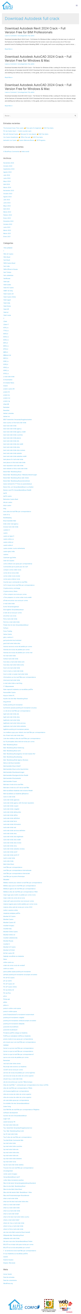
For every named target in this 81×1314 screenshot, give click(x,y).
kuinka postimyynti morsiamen (13, 705)
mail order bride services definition (14, 830)
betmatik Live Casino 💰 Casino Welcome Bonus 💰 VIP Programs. (24, 140)
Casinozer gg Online (9, 557)
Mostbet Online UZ (9, 935)
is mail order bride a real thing (12, 683)
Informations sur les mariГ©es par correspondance (19, 677)
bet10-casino (7, 496)
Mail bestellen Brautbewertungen (13, 772)
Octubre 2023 (7, 193)
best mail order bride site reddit (13, 444)
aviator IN (6, 392)
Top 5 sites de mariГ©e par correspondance (17, 1137)
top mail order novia (9, 1161)
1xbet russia (7, 315)
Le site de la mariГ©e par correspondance (16, 711)
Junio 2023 (6, 203)
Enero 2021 (6, 236)
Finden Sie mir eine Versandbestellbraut (15, 625)
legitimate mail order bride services (14, 723)
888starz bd (7, 355)
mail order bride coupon (10, 806)
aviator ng (6, 401)
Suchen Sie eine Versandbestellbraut (15, 1115)
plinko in (5, 1005)
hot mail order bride (9, 655)
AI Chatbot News (8, 383)
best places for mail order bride (13, 459)
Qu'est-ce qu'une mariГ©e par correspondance (18, 1048)
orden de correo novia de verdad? (14, 965)
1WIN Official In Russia (10, 269)
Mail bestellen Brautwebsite (12, 778)
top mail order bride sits (10, 1155)
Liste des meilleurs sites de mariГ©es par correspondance (21, 738)
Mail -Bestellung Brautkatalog (12, 757)
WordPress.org (8, 1283)
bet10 (5, 493)
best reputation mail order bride (13, 465)
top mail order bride (9, 1143)
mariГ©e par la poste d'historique (14, 876)
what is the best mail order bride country (16, 1217)
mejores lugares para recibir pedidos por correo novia (20, 904)
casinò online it (8, 545)
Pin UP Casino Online (10, 987)
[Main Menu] (76, 5)
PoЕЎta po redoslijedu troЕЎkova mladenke (17, 1036)
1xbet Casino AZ (8, 294)
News (5, 959)
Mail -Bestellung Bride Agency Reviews (15, 760)
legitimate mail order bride (11, 720)
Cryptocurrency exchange (11, 588)
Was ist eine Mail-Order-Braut (12, 1189)
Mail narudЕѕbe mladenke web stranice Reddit (18, 790)
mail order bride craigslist (11, 809)
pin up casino (7, 981)
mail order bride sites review (12, 843)
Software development (10, 1112)
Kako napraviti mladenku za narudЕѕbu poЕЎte (18, 689)
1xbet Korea (7, 306)
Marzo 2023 (7, 212)
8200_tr (5, 333)
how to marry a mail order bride (13, 671)
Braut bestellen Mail (9, 521)
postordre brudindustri (10, 1030)
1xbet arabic (7, 284)
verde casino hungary (10, 1174)
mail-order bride (8, 861)
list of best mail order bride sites (13, 735)
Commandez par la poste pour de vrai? (15, 566)
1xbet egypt (7, 300)
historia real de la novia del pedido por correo (17, 646)
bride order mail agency (10, 524)
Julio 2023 (6, 199)
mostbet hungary (8, 925)
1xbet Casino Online (9, 297)
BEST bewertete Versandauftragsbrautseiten (17, 419)
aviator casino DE (9, 389)
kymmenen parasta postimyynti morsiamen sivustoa (20, 708)
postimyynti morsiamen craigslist (13, 1017)
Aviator (5, 386)
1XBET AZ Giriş (8, 291)
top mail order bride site (10, 1149)
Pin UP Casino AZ (9, 984)
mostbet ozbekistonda (10, 938)
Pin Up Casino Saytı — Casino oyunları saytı (17, 131)
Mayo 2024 (7, 181)
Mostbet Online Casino (10, 931)
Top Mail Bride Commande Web (13, 1140)
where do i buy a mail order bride (13, 1223)
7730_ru (6, 330)
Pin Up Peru (7, 993)
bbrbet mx (6, 416)
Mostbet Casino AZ (9, 922)
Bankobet (6, 407)
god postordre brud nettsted (12, 640)
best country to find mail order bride (14, 422)
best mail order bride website (12, 453)
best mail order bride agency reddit (14, 432)
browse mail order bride (10, 527)
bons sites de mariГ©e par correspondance (17, 511)
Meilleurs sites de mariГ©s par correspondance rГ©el (20, 892)
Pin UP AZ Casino (9, 977)
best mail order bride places (12, 438)
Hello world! (25, 151)
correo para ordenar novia (11, 579)
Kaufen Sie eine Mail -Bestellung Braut (15, 698)
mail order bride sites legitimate (13, 836)
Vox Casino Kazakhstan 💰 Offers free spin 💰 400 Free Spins (23, 137)
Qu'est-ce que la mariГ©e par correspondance (18, 1051)
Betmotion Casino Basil (10, 499)
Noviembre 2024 (8, 163)
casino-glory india (9, 551)
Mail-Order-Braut (8, 864)
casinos (5, 554)
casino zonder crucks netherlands (14, 548)
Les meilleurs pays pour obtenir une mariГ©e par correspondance (24, 732)
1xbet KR (6, 309)
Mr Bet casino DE (8, 953)
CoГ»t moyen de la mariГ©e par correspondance (18, 585)
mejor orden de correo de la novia (14, 898)
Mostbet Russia (8, 941)
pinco (5, 996)
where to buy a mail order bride (13, 1226)
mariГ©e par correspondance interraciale (16, 873)
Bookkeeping (7, 517)
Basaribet (6, 410)
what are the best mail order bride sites (15, 1201)
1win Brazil (6, 260)
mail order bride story (10, 846)
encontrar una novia (9, 616)
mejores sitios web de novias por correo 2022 (17, 907)
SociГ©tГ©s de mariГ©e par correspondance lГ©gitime (21, 1109)
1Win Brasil (6, 257)
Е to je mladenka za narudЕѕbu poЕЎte (15, 1253)
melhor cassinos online (10, 910)
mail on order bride (9, 797)
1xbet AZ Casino (8, 287)
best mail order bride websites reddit (14, 456)
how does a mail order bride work (13, 662)
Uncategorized (22, 35)
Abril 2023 (6, 209)
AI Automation (7, 379)
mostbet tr (6, 944)
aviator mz (6, 398)
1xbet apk (6, 281)
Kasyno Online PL (9, 695)
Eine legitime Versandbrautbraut (13, 609)
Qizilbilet (6, 1045)
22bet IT (6, 324)
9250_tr (5, 364)
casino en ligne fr (8, 536)
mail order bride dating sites (12, 812)
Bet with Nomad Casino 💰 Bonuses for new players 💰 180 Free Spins (25, 134)
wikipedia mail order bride (11, 1238)
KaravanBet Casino (9, 692)
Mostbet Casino (8, 919)
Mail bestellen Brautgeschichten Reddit (15, 775)
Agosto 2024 (7, 172)
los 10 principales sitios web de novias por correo (18, 741)
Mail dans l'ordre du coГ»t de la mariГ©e (16, 787)
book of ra (6, 514)
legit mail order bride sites (11, 717)
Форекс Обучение (9, 1263)
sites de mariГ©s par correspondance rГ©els (17, 1088)
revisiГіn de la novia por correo (13, 1070)
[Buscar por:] (40, 115)
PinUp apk (6, 999)
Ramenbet (6, 1060)
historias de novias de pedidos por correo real (17, 652)
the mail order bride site (10, 1125)
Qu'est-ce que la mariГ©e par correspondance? (18, 1054)
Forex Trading (7, 631)
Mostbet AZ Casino (9, 916)
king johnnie (7, 701)
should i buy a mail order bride (12, 1079)
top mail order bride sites (11, 1152)
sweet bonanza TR (9, 1122)
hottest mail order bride (10, 659)
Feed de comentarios (10, 1280)
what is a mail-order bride (11, 1207)
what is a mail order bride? (11, 1204)
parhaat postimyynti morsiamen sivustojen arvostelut (20, 974)
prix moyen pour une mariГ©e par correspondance (19, 1042)
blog (4, 508)
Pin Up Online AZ (8, 990)
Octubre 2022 (7, 224)
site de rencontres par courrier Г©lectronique (17, 1082)
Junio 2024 (6, 178)
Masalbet (6, 879)
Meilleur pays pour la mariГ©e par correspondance (19, 885)
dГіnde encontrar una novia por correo (15, 600)
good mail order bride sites (11, 643)
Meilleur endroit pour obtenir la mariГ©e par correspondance (22, 882)
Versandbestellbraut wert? (11, 1177)
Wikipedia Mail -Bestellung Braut (13, 1235)
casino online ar (8, 542)
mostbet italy (7, 928)
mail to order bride (9, 858)
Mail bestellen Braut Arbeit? (12, 766)
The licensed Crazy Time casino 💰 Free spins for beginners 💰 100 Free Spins (28, 128)
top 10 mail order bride (10, 1134)
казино (5, 1257)
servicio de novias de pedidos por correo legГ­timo (19, 1072)
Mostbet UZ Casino (9, 947)
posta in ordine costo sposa (12, 1008)
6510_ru (5, 327)
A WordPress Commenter (11, 151)
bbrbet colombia (8, 413)
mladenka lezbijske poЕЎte (11, 913)
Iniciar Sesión (7, 1274)
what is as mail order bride (11, 1211)
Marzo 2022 (7, 230)
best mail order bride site (11, 441)
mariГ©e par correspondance (12, 867)
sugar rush (6, 1119)
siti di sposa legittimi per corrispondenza (16, 1091)
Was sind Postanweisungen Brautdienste (16, 1195)
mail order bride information (12, 824)
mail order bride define (10, 815)
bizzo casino (7, 505)
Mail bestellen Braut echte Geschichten (15, 769)
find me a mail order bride (11, 622)
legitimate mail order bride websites (14, 726)
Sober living (7, 1106)
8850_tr (5, 352)
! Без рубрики (7, 248)
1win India (6, 266)
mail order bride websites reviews (14, 849)
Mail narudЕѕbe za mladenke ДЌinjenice (16, 793)
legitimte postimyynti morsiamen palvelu (16, 729)
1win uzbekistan (8, 275)
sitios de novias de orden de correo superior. (17, 1097)
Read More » (9, 49)
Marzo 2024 (7, 187)
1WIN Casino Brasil (9, 263)
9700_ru (6, 373)
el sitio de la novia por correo (12, 613)
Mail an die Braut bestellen (11, 763)
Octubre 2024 (7, 166)
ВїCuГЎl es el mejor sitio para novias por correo (18, 1244)
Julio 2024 (6, 175)
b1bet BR (6, 404)
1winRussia (6, 278)
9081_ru (5, 361)
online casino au (8, 962)
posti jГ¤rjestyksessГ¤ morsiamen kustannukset (18, 1014)
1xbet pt (5, 312)
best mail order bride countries (13, 435)
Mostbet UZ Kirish (9, 950)
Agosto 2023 (7, 196)
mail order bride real (9, 827)
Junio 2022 (6, 227)
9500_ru (6, 367)
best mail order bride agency (12, 428)
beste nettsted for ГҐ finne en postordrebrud (17, 484)
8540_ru (6, 346)
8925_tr (5, 358)
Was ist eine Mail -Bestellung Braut (14, 1186)
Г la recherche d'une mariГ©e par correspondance (19, 1250)
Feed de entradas (8, 1277)
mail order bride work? (10, 852)
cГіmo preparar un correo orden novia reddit (17, 597)
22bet (5, 321)
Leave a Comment (11, 35)
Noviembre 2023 (8, 190)
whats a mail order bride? (11, 1220)
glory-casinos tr (8, 637)
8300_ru (6, 337)
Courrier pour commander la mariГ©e (15, 582)
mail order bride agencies (11, 800)
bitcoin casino (7, 502)
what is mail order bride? (11, 1214)
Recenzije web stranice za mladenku (14, 1066)
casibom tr (6, 530)
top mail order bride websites (12, 1158)
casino (5, 533)
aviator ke (6, 395)
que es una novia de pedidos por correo (16, 1057)
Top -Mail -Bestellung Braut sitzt (13, 1131)
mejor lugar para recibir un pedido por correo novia (19, 895)
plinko (5, 1002)
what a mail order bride (10, 1198)
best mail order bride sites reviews (14, 450)
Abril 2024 (6, 184)
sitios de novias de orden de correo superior (17, 1094)
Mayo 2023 (7, 206)
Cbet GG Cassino (8, 560)
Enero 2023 (7, 218)
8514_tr (5, 343)
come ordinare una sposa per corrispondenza (17, 563)
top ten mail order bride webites (13, 1165)
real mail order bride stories (12, 1063)
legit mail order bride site (11, 714)
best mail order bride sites (11, 447)
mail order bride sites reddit (12, 839)
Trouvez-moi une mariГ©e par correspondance (18, 1168)
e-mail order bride (9, 603)
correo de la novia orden (11, 573)
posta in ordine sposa (10, 1011)
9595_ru (6, 370)
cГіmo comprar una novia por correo (15, 594)
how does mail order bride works (13, 665)
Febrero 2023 (7, 215)
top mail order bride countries (12, 1146)
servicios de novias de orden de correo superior (18, 1076)
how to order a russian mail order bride (15, 674)
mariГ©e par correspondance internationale (17, 870)
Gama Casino (7, 634)
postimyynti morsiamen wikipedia (13, 1023)
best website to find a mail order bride (15, 468)
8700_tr (5, 349)
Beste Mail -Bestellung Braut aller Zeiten (16, 478)
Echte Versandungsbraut (11, 606)
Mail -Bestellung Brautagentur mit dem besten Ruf (19, 754)
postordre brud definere (10, 1027)
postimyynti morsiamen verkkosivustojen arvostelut (19, 1020)
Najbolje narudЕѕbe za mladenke (13, 956)
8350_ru (6, 340)
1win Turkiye (7, 272)
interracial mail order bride (11, 680)
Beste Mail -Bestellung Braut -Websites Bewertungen (20, 475)
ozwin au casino (8, 968)
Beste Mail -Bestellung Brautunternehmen (16, 481)
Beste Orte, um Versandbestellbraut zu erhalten (18, 487)
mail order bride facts (10, 821)
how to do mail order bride (11, 668)
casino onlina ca (8, 539)
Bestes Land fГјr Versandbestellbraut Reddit (17, 490)
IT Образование (8, 686)
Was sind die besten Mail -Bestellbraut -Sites (17, 1192)
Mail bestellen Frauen (10, 781)
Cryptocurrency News (10, 591)
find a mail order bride (10, 619)
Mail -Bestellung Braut (10, 744)
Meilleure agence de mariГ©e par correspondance (19, 888)
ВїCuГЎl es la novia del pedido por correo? (16, 1247)
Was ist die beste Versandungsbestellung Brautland (19, 1183)
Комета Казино (8, 1260)
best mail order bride (9, 426)
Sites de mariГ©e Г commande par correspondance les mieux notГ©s (25, 1085)
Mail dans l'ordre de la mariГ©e (13, 784)
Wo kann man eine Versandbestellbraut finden (17, 1241)
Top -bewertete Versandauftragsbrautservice (17, 1128)
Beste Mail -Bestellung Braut (12, 471)
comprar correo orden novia (12, 570)
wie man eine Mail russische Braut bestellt (16, 1232)
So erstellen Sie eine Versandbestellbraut (16, 1103)
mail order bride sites (10, 833)
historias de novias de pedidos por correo (16, 649)
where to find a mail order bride (13, 1229)
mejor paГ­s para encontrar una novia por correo (18, 901)
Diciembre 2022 (8, 221)
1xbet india (6, 303)
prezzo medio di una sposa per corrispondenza (18, 1039)
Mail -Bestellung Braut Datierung (13, 748)
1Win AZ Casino (8, 254)
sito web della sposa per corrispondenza (16, 1100)
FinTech (5, 628)
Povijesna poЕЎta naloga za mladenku (15, 1033)
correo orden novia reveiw (11, 576)
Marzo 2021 (7, 233)
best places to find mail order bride (14, 462)
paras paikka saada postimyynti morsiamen (17, 971)
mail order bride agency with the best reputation (18, 803)
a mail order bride (8, 376)
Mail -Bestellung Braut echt (12, 750)
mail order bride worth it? (11, 855)
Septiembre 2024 (8, 169)
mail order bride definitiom (11, 818)
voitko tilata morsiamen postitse (13, 1180)
